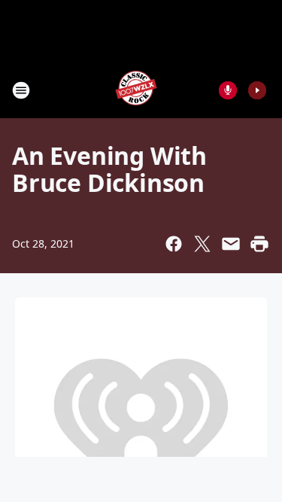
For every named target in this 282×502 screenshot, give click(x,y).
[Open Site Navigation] (21, 90)
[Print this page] (259, 243)
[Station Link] (136, 89)
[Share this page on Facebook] (173, 243)
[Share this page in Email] (230, 243)
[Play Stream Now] (257, 90)
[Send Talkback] (228, 90)
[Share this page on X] (202, 243)
